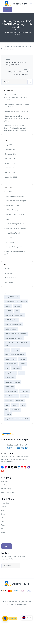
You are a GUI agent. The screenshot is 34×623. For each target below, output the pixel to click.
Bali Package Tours (12, 205)
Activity (3, 507)
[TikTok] (15, 467)
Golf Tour (9, 237)
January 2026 (10, 149)
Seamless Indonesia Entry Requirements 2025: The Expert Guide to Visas (17, 118)
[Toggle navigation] (7, 9)
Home (17, 30)
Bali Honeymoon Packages (15, 196)
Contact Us (5, 481)
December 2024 (10, 172)
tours (23, 405)
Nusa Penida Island (11, 396)
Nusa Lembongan (10, 391)
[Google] (2, 471)
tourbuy (15, 405)
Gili (14, 359)
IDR (7, 546)
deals (7, 359)
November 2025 (11, 154)
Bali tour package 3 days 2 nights (15, 333)
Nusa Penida (24, 391)
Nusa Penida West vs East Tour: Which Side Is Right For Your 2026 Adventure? (15, 97)
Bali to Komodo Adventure (13, 324)
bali (17, 310)
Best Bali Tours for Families (15, 214)
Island (21, 373)
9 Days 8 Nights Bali (11, 297)
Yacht (3, 525)
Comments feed (10, 278)
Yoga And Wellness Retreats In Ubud (15, 252)
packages (25, 396)
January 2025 (10, 168)
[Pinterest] (22, 467)
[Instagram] (6, 467)
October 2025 (10, 158)
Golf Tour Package (11, 363)
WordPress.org (10, 282)
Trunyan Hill (15, 409)
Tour (6, 405)
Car (2, 510)
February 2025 (10, 163)
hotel (6, 368)
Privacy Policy (6, 488)
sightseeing (19, 400)
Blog (7, 219)
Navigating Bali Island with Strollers (17, 111)
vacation (8, 414)
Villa (2, 521)
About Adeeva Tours (8, 492)
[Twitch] (28, 467)
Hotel (3, 514)
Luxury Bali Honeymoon (14, 247)
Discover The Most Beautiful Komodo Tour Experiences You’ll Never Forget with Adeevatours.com (16, 128)
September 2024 (11, 177)
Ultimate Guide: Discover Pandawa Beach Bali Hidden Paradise (16, 105)
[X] (9, 467)
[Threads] (12, 467)
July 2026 (8, 145)
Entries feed (9, 273)
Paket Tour (8, 400)
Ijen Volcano (16, 368)
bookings (15, 350)
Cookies (4, 485)
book (6, 350)
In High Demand (10, 373)
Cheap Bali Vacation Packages (16, 228)
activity (7, 306)
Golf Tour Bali (10, 242)
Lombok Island (9, 377)
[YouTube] (25, 467)
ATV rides (9, 191)
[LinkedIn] (19, 467)
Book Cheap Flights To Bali (15, 224)
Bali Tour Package (12, 210)
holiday (23, 363)
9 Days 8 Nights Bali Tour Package (16, 301)
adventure (17, 306)
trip (6, 409)
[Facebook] (2, 467)
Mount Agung (9, 386)
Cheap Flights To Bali (13, 233)
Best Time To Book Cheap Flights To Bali (16, 344)
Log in (7, 268)
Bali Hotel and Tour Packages (16, 201)
